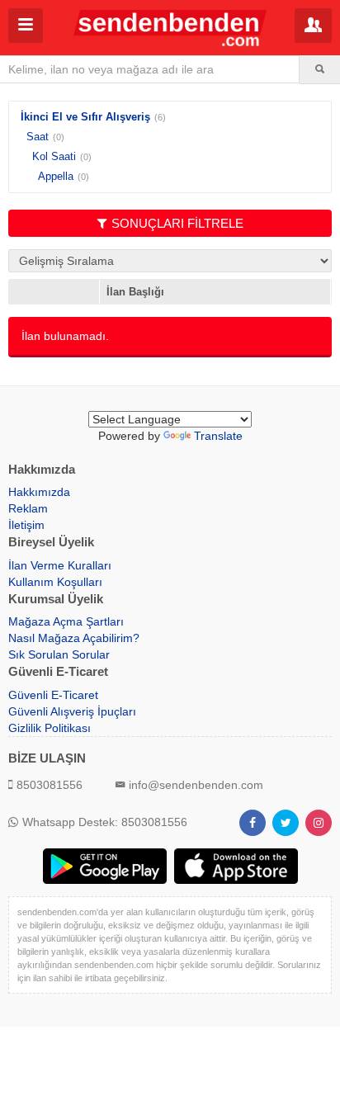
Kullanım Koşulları (55, 581)
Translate (218, 435)
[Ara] (320, 69)
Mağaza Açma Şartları (66, 621)
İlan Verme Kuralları (59, 565)
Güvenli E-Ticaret (53, 694)
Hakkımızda (39, 491)
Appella (55, 176)
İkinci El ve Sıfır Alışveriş (85, 117)
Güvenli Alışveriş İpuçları (72, 711)
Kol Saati (54, 156)
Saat (37, 136)
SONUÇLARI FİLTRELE (177, 223)
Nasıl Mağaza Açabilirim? (73, 638)
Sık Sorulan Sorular (59, 654)
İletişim (26, 524)
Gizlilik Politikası (49, 727)
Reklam (28, 508)
